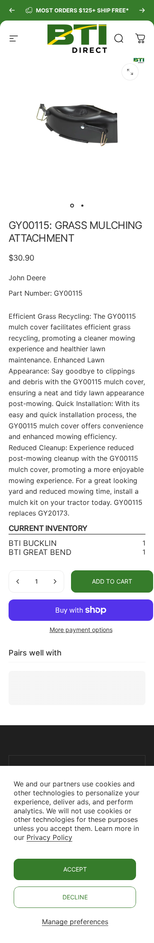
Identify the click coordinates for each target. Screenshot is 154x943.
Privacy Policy (49, 837)
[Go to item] (72, 205)
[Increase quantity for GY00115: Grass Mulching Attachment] (55, 581)
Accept (75, 869)
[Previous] (12, 10)
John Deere (27, 277)
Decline (75, 897)
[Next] (142, 10)
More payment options (81, 629)
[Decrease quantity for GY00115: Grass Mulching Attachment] (18, 581)
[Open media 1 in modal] (130, 71)
